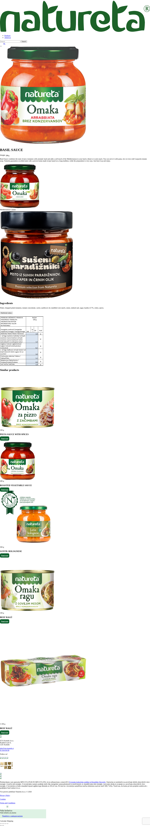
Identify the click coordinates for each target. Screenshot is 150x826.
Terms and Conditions (7, 803)
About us (7, 38)
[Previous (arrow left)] (1, 825)
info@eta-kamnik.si (7, 748)
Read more (4, 439)
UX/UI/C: (3, 807)
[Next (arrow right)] (3, 825)
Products (7, 36)
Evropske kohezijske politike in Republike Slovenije (87, 782)
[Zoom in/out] (7, 823)
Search (24, 41)
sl (4, 44)
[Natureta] (75, 32)
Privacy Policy (5, 795)
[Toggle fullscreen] (5, 823)
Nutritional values (6, 313)
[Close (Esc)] (1, 823)
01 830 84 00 (4, 750)
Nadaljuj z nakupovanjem (12, 816)
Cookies (3, 799)
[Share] (3, 823)
